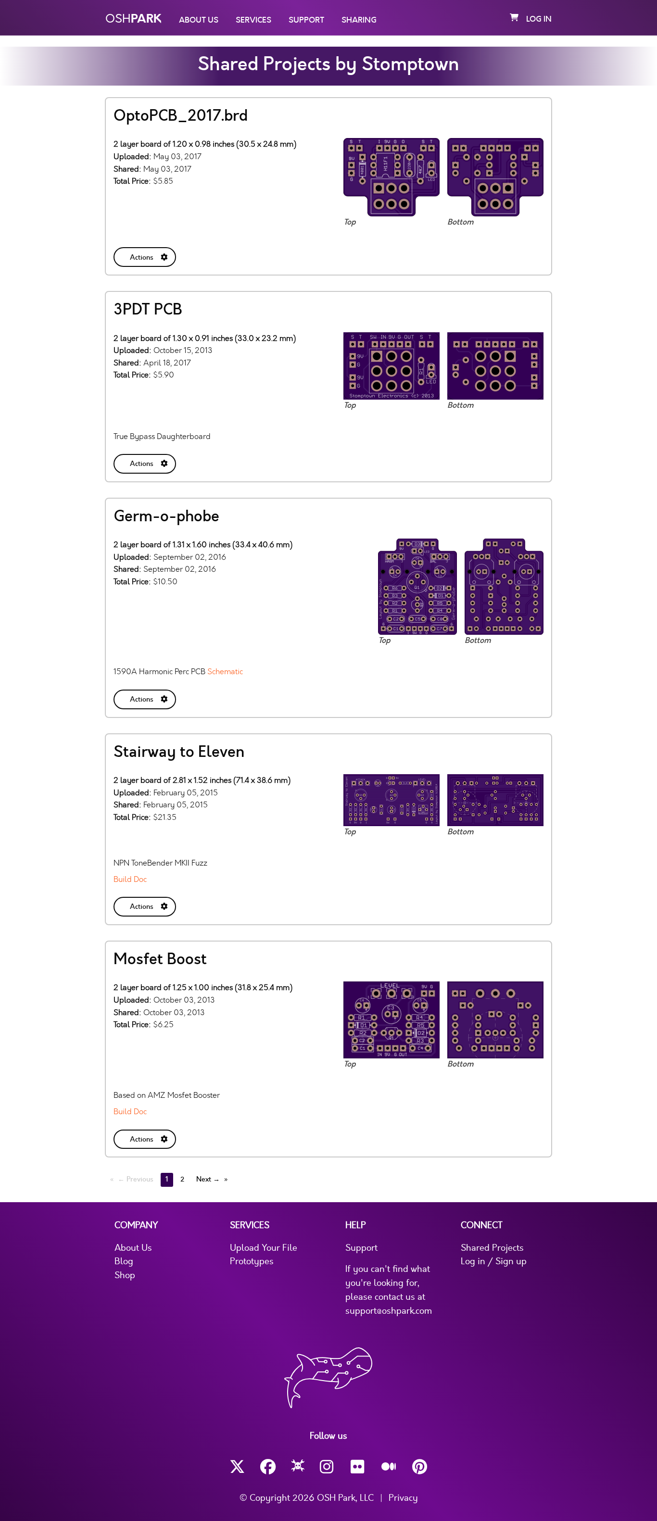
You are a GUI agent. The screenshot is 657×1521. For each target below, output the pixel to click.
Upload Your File (263, 1248)
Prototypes (252, 1261)
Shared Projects (492, 1248)
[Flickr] (358, 1467)
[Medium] (389, 1467)
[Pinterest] (420, 1467)
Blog (123, 1261)
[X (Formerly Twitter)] (237, 1467)
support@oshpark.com (388, 1311)
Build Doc (130, 879)
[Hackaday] (298, 1467)
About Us (198, 20)
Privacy (403, 1498)
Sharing (359, 20)
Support (306, 20)
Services (253, 20)
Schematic (225, 671)
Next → (208, 1179)
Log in (539, 19)
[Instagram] (327, 1467)
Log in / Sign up (494, 1261)
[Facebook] (268, 1467)
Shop (124, 1275)
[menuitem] (146, 255)
